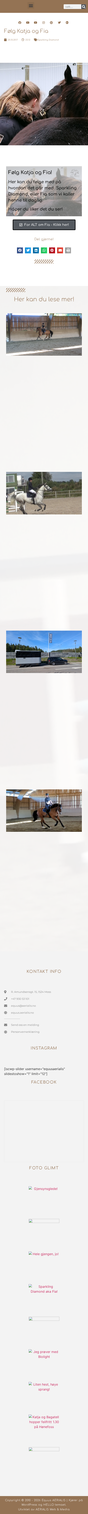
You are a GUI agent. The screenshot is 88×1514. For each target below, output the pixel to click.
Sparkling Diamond (48, 40)
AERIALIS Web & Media (53, 1509)
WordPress (29, 1504)
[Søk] (83, 6)
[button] (30, 5)
